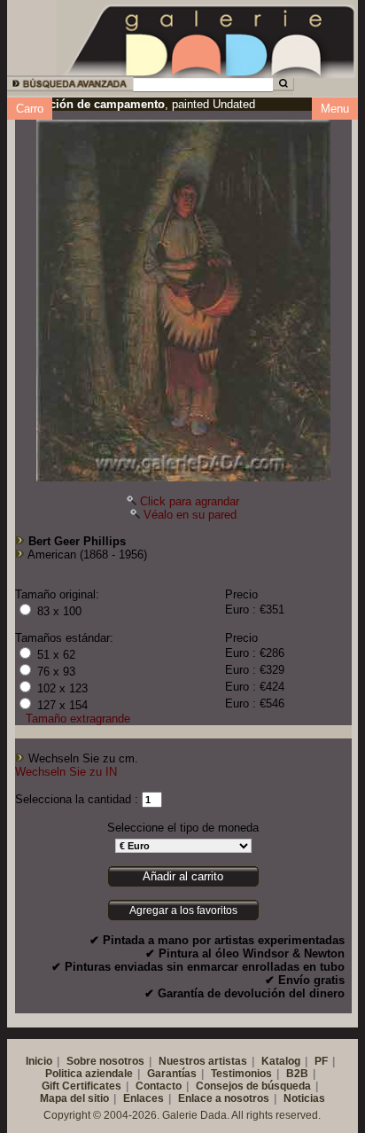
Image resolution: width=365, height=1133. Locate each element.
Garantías (172, 1073)
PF (321, 1061)
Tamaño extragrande (78, 718)
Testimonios (241, 1073)
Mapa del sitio (74, 1098)
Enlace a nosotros (223, 1098)
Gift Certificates (81, 1086)
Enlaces (143, 1098)
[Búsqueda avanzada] (68, 86)
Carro (29, 108)
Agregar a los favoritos (183, 910)
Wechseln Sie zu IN (66, 771)
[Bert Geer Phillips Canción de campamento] (183, 296)
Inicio (39, 1061)
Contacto (159, 1086)
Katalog (280, 1061)
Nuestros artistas (203, 1061)
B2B (297, 1073)
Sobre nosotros (105, 1061)
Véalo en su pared (190, 514)
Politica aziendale (89, 1073)
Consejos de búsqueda (253, 1086)
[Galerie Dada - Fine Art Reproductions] (211, 38)
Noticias (304, 1098)
